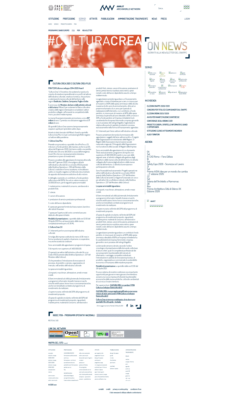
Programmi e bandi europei (58, 30)
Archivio (128, 369)
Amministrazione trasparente (133, 18)
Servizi (82, 18)
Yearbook (112, 366)
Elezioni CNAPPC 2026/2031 (158, 106)
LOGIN (187, 18)
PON (75, 24)
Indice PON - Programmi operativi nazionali (74, 315)
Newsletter (87, 30)
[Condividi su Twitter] (137, 306)
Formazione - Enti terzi (70, 360)
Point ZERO (112, 362)
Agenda (127, 366)
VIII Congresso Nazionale (101, 365)
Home (50, 24)
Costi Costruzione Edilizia (85, 372)
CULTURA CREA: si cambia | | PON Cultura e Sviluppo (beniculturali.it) (115, 286)
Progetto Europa (66, 24)
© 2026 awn (52, 385)
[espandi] (66, 343)
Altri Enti (128, 380)
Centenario (97, 360)
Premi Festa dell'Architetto (102, 377)
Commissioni (51, 375)
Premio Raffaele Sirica (100, 379)
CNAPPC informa (130, 362)
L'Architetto (113, 360)
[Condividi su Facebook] (128, 306)
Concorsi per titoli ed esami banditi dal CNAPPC (167, 110)
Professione (69, 18)
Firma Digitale (83, 367)
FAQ (65, 369)
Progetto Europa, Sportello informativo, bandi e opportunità (167, 125)
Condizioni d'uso (135, 389)
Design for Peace (99, 358)
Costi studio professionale (85, 374)
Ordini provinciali (52, 380)
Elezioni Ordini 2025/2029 (158, 113)
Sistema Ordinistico (53, 378)
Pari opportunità (99, 353)
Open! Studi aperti (99, 372)
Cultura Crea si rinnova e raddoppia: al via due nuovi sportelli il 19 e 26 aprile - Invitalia (115, 300)
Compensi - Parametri (85, 377)
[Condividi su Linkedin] (132, 306)
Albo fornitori (153, 134)
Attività (93, 18)
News (154, 18)
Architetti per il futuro (101, 367)
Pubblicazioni (107, 18)
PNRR (127, 364)
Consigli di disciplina (69, 378)
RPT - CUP (128, 378)
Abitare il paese (99, 369)
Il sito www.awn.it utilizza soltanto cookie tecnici (125, 392)
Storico (50, 372)
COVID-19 (128, 371)
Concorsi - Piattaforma (85, 379)
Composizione (51, 369)
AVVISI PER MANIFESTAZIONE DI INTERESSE (163, 117)
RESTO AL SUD (53, 320)
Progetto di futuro (99, 355)
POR (78, 30)
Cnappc (127, 373)
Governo (128, 376)
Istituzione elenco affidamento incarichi (164, 131)
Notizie (127, 359)
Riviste (112, 358)
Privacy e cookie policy (120, 389)
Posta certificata (83, 365)
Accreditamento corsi (69, 362)
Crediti (108, 389)
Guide (111, 355)
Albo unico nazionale (84, 353)
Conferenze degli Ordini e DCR (159, 121)
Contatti (101, 389)
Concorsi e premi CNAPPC (101, 374)
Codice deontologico (69, 375)
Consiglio (50, 353)
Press (164, 18)
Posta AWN (81, 362)
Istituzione (53, 18)
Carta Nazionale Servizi (85, 369)
